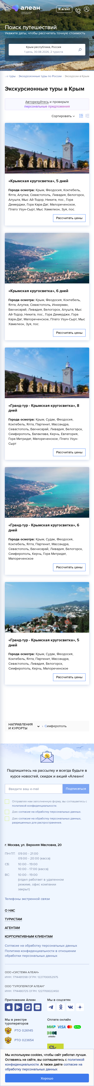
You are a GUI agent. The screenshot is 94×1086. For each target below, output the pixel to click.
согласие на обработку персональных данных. (50, 812)
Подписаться (76, 789)
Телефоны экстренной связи (27, 899)
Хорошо (47, 1078)
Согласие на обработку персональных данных (41, 946)
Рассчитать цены (69, 218)
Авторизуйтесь (37, 102)
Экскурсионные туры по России (40, 76)
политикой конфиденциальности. (34, 806)
